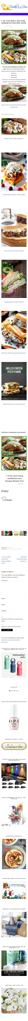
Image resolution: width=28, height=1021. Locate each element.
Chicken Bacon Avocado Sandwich (14, 302)
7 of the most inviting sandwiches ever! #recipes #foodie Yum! (14, 478)
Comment (4, 580)
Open (3, 105)
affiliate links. (10, 114)
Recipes (10, 547)
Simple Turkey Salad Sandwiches (14, 138)
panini (14, 548)
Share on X (20, 483)
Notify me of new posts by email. (11, 626)
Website (3, 611)
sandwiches (19, 548)
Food (8, 547)
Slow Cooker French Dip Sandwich (14, 251)
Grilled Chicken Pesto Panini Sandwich (14, 404)
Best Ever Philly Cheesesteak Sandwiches (14, 353)
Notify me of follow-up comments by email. (12, 620)
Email (3, 604)
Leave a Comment (8, 26)
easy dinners (10, 548)
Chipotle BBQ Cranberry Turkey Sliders (14, 194)
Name (3, 598)
